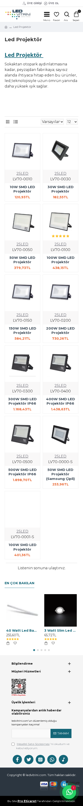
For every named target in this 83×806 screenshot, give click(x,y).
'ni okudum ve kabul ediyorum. (42, 746)
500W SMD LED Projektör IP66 (22, 471)
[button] (34, 650)
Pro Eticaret (27, 801)
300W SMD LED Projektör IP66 (22, 401)
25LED (22, 173)
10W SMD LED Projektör (22, 189)
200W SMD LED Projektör (60, 330)
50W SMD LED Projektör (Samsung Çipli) (60, 474)
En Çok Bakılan (19, 583)
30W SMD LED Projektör (60, 189)
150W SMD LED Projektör (22, 330)
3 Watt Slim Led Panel (60, 630)
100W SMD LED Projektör (60, 259)
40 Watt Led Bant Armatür (22, 630)
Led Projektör (23, 55)
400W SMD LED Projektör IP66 (60, 401)
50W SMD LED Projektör (22, 259)
